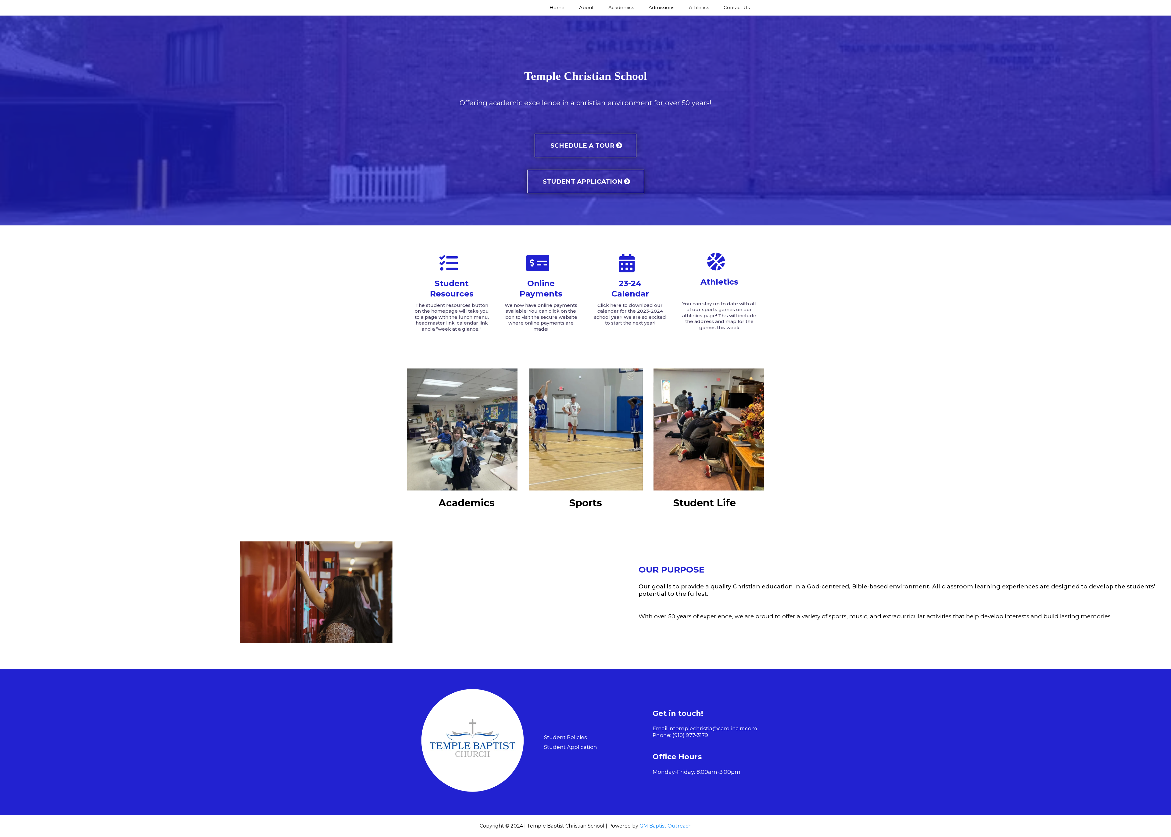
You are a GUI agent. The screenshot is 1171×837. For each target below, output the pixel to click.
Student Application (570, 747)
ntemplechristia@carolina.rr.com (713, 728)
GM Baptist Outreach (665, 826)
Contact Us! (737, 7)
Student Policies (565, 737)
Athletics (699, 7)
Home (557, 7)
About (586, 7)
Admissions (661, 7)
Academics (621, 7)
